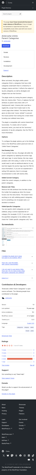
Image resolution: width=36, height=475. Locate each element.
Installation (7, 61)
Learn (3, 419)
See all (32, 365)
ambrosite (7, 41)
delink (32, 327)
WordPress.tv (7, 428)
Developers (5, 425)
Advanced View (7, 336)
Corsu (8, 451)
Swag (21, 428)
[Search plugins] (20, 14)
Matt (4, 437)
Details (6, 52)
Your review (5, 365)
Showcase (22, 404)
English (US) (30, 323)
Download (6, 45)
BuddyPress (6, 443)
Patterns (21, 414)
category (26, 327)
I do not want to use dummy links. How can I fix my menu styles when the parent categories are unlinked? (13, 270)
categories (20, 327)
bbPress (5, 440)
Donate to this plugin (8, 394)
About (4, 404)
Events (21, 422)
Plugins (21, 411)
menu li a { (5, 278)
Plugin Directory (6, 8)
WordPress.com (8, 434)
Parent (27, 330)
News (3, 408)
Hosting (4, 411)
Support (6, 70)
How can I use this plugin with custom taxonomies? (10, 263)
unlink (32, 330)
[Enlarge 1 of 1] (32, 230)
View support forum (8, 378)
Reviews (6, 57)
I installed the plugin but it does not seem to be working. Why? (12, 257)
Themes (21, 408)
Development (8, 66)
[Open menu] (33, 2)
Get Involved (23, 419)
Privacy (4, 414)
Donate (22, 425)
